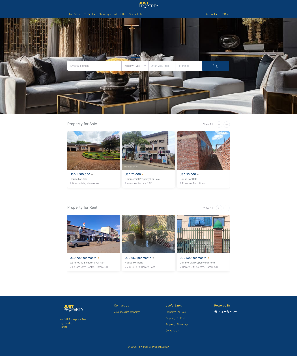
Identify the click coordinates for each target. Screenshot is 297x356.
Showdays (105, 14)
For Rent (161, 55)
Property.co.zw (161, 346)
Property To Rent (175, 318)
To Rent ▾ (89, 14)
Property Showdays (177, 324)
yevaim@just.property (127, 311)
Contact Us (135, 14)
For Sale (135, 55)
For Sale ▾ (74, 14)
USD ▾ (224, 14)
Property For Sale (176, 311)
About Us (119, 14)
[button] (219, 124)
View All (208, 124)
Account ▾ (211, 14)
